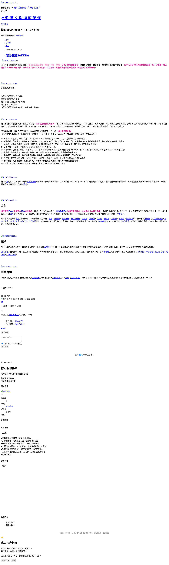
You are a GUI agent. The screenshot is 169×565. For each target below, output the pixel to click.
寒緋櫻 (92, 219)
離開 (13, 560)
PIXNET (67, 533)
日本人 (11, 211)
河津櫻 (57, 219)
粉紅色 (100, 221)
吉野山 (64, 211)
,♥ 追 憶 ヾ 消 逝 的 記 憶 (21, 18)
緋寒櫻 (141, 252)
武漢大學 (36, 278)
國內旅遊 (19, 321)
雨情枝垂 (65, 219)
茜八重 (24, 221)
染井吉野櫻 (75, 219)
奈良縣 (59, 211)
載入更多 (5, 332)
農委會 (106, 252)
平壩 (58, 278)
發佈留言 (5, 346)
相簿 (7, 40)
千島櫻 (106, 219)
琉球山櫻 (129, 219)
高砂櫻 (114, 219)
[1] (134, 218)
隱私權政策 (97, 533)
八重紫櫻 (32, 221)
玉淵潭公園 (75, 278)
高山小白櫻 (159, 252)
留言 (17, 315)
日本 (23, 211)
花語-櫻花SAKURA (17, 55)
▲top (3, 328)
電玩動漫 (19, 36)
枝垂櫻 (121, 219)
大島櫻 (84, 219)
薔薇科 (29, 182)
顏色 (12, 214)
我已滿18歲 (5, 560)
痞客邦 (12, 315)
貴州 (54, 278)
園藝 (17, 219)
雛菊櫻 (99, 219)
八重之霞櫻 (14, 221)
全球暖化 (48, 247)
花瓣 (105, 221)
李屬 (34, 182)
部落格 (8, 43)
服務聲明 (106, 533)
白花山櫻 (4, 252)
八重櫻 (147, 219)
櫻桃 (25, 184)
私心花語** (19, 324)
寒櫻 (50, 219)
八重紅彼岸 (158, 219)
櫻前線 (119, 214)
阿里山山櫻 (11, 255)
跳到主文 (4, 24)
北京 (67, 278)
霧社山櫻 (149, 252)
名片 (7, 46)
